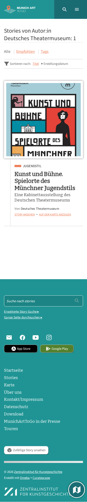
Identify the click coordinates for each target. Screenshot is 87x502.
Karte (9, 385)
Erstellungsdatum (56, 63)
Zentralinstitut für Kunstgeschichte (38, 472)
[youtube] (36, 337)
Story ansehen (24, 214)
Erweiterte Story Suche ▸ (21, 311)
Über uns (13, 392)
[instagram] (49, 337)
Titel (36, 63)
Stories (11, 377)
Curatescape (41, 478)
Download (13, 414)
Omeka (25, 478)
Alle (7, 51)
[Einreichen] (77, 300)
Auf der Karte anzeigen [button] (55, 214)
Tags (45, 51)
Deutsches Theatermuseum (40, 208)
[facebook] (22, 337)
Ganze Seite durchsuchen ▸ (23, 317)
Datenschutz (16, 406)
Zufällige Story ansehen (29, 450)
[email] (9, 337)
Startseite (13, 370)
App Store (23, 348)
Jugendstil (32, 166)
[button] (64, 9)
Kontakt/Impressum (23, 399)
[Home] (19, 9)
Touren (11, 428)
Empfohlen (25, 51)
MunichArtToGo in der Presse (32, 421)
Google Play (60, 348)
